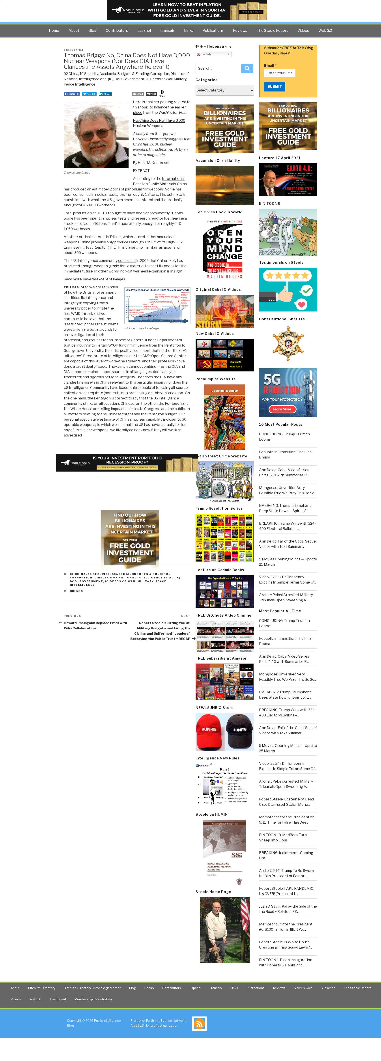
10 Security (89, 74)
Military (180, 79)
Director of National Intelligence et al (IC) (138, 577)
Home (54, 30)
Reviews (240, 30)
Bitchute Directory (41, 988)
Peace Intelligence (79, 84)
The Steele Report (272, 30)
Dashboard (58, 999)
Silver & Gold (303, 988)
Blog (92, 30)
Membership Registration (93, 999)
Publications (213, 30)
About (74, 30)
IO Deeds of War (159, 79)
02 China (71, 74)
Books (149, 988)
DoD (118, 79)
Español (144, 30)
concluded (127, 261)
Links (188, 30)
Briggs (76, 591)
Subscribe (328, 988)
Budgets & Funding (133, 74)
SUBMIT (274, 86)
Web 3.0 (325, 30)
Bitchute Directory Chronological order (92, 988)
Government (133, 79)
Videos (303, 30)
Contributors (117, 30)
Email (270, 65)
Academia (107, 74)
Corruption (159, 74)
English (205, 54)
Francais (167, 30)
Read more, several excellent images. (95, 279)
